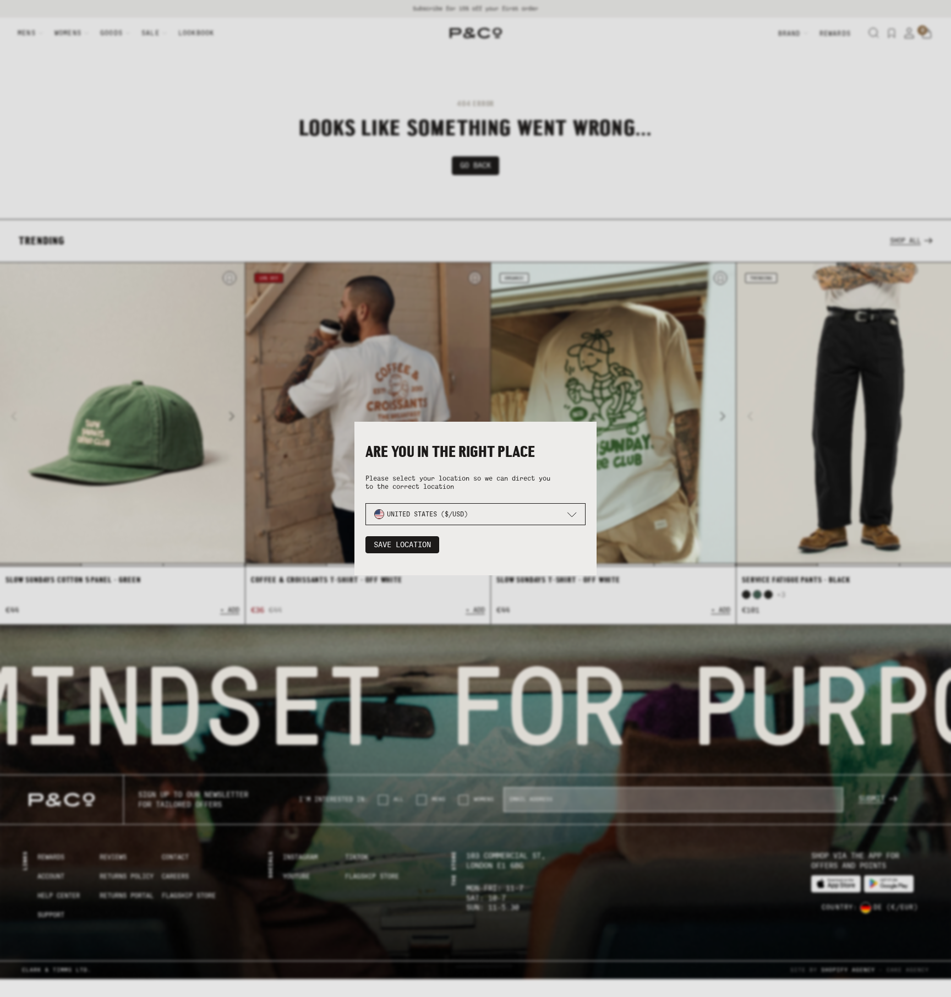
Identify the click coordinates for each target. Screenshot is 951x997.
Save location (402, 545)
